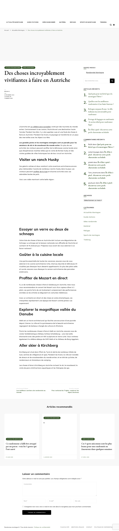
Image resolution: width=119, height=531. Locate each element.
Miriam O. (7, 91)
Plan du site (65, 527)
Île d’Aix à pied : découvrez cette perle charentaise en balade (100, 155)
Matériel (62, 22)
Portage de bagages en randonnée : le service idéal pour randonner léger (101, 122)
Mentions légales (77, 527)
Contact (89, 527)
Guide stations (32, 22)
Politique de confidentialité (42, 527)
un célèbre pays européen (40, 127)
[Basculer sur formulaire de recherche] (111, 25)
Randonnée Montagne (95, 72)
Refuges (73, 22)
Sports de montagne (88, 22)
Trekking (103, 22)
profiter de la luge (40, 172)
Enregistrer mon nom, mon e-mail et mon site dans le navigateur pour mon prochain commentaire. (57, 507)
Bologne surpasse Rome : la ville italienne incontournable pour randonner (100, 112)
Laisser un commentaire (10, 97)
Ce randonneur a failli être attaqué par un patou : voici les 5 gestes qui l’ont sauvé (21, 446)
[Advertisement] (59, 46)
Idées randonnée (48, 22)
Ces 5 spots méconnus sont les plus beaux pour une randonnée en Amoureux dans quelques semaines (96, 446)
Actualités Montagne (14, 22)
